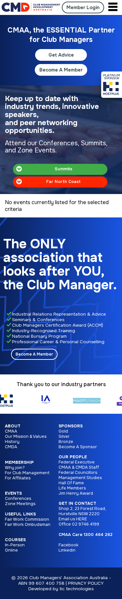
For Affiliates (18, 478)
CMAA (11, 431)
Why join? (15, 467)
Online (11, 550)
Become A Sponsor (78, 446)
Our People (73, 457)
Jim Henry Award (76, 493)
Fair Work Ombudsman (27, 524)
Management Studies (80, 477)
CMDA (11, 446)
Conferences (18, 498)
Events (13, 493)
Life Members (72, 488)
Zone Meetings (20, 503)
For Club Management (27, 472)
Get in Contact (77, 503)
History (12, 441)
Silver (64, 436)
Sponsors (71, 426)
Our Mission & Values (26, 436)
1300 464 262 (98, 534)
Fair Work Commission (27, 519)
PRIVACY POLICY (86, 583)
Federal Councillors (78, 472)
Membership (19, 462)
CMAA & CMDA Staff (79, 467)
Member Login (83, 7)
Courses (15, 539)
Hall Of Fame (71, 483)
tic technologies (77, 589)
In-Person (15, 545)
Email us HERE (73, 519)
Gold (63, 431)
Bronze (66, 441)
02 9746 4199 (85, 524)
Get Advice (61, 55)
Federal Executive (77, 462)
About (12, 426)
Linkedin (67, 550)
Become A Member (61, 70)
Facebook (68, 545)
